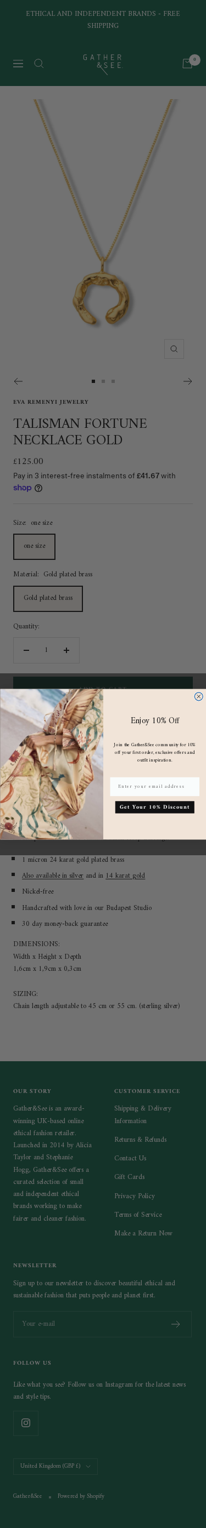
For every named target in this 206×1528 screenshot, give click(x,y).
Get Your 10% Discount (155, 807)
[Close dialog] (198, 696)
